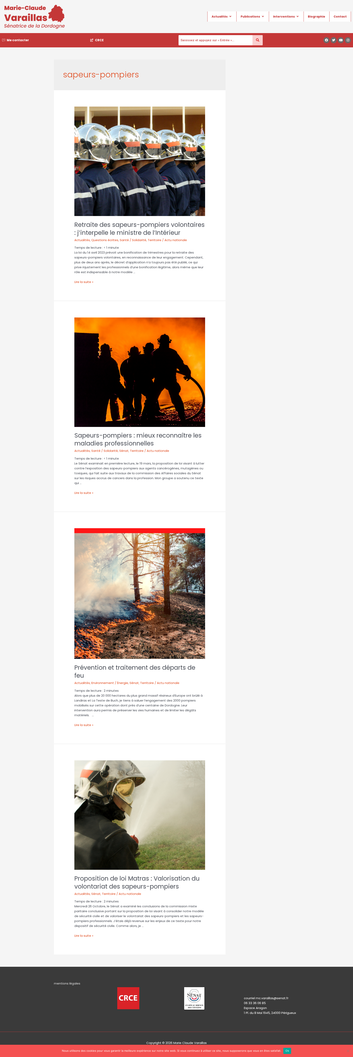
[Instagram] (348, 40)
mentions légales (67, 983)
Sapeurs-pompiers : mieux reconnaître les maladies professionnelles (138, 439)
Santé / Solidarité (133, 240)
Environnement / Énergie (109, 683)
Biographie (316, 16)
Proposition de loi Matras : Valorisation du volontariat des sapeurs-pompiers (137, 882)
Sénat (123, 451)
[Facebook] (326, 40)
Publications (250, 16)
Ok (287, 1050)
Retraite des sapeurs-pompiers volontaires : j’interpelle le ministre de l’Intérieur (139, 228)
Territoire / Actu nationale (167, 240)
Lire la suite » (83, 282)
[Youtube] (341, 40)
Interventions (284, 16)
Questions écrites (104, 240)
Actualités (220, 16)
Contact (340, 16)
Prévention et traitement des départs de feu (134, 671)
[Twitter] (334, 40)
